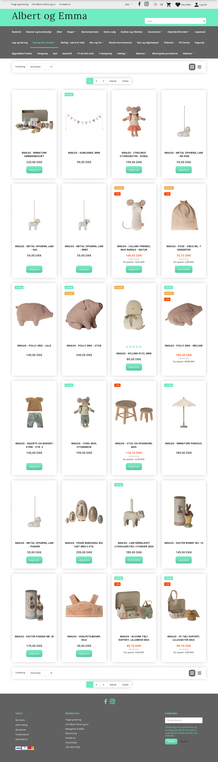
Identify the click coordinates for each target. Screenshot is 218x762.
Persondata (71, 742)
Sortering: (20, 66)
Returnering (70, 733)
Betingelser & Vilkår (74, 728)
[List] (199, 67)
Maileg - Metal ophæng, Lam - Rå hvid (184, 154)
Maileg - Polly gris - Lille (34, 345)
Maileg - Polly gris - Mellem (184, 345)
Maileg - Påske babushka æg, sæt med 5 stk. (84, 544)
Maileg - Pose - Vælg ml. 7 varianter (184, 248)
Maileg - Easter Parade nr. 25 (34, 636)
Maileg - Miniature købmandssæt (34, 154)
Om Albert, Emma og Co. (44, 4)
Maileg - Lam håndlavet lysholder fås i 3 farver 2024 (134, 544)
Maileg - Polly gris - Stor (84, 345)
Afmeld (183, 741)
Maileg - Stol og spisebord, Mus (134, 445)
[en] (161, 4)
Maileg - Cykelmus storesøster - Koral (134, 154)
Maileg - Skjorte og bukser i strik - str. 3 (34, 445)
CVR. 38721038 (72, 747)
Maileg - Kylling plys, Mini (133, 353)
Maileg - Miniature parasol (183, 443)
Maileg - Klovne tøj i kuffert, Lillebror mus (134, 638)
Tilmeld (171, 741)
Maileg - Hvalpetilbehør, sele (84, 638)
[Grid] (192, 67)
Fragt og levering (19, 4)
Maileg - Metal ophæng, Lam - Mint (84, 248)
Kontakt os (65, 4)
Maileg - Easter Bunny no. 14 (184, 542)
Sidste (125, 80)
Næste (113, 80)
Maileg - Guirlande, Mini (84, 152)
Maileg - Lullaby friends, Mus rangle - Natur (134, 248)
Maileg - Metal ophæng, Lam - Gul (34, 248)
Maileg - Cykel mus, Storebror (84, 445)
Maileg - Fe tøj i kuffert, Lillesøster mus (183, 638)
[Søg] (204, 20)
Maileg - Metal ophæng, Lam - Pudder (34, 544)
